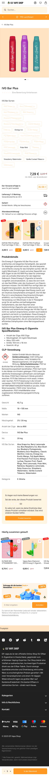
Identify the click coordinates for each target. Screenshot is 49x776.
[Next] (2, 17)
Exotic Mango (33, 130)
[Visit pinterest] (10, 640)
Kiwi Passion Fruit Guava (30, 136)
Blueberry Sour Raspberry (13, 124)
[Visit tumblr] (31, 640)
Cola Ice (7, 130)
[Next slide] (1, 79)
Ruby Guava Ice (31, 153)
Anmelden (39, 605)
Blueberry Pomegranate (12, 118)
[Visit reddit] (24, 640)
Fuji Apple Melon (10, 136)
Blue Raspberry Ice (11, 112)
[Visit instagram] (3, 640)
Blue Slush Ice (28, 112)
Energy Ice (19, 130)
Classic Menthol (34, 124)
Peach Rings (39, 142)
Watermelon (8, 165)
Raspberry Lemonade (12, 153)
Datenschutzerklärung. (10, 615)
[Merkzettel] (40, 2)
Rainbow (35, 147)
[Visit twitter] (17, 640)
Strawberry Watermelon (12, 159)
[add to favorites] (19, 223)
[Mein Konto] (35, 2)
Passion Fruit (24, 142)
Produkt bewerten (24, 518)
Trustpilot (4, 628)
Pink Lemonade (9, 147)
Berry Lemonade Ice (27, 106)
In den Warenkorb (30, 771)
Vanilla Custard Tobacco (35, 159)
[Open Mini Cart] (45, 2)
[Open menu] (3, 2)
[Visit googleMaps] (45, 640)
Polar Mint (24, 147)
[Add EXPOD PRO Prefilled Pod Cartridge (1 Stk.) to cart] (18, 250)
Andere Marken (2, 24)
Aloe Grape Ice (9, 106)
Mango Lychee (9, 142)
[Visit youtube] (38, 640)
